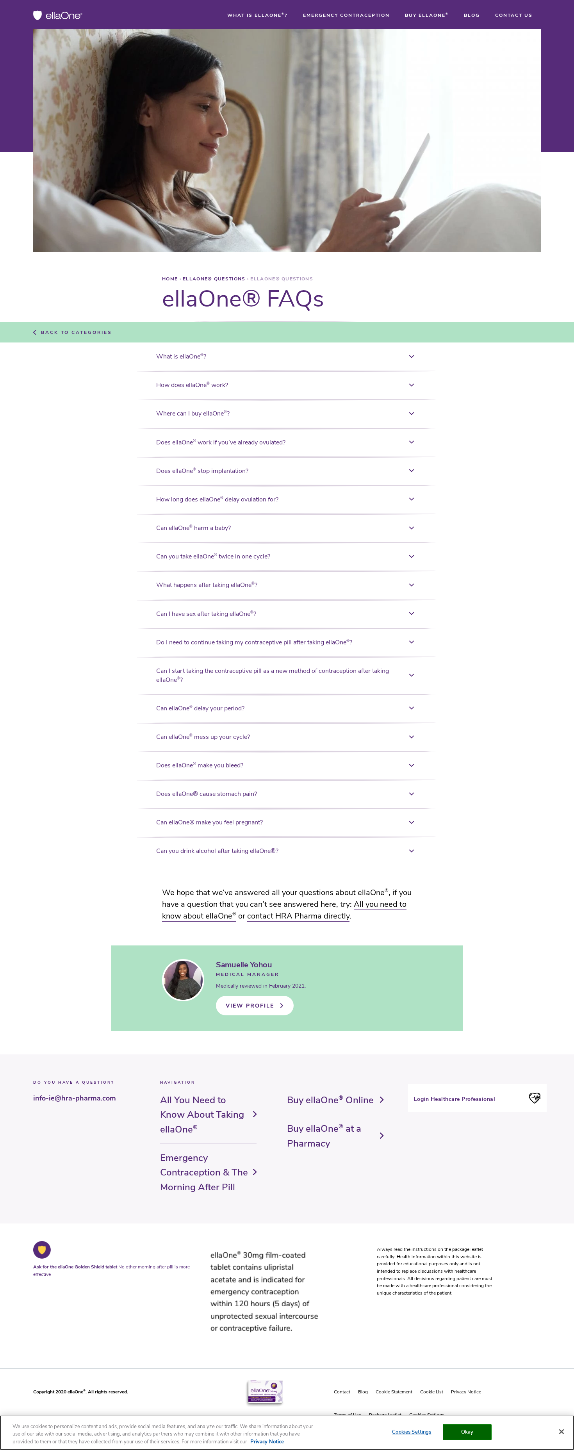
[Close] (561, 1431)
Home (171, 279)
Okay (467, 1431)
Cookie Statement (394, 1392)
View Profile (250, 1005)
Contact (342, 1392)
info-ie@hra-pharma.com (74, 1098)
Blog (363, 1392)
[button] (257, 15)
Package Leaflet (385, 1415)
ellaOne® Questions (215, 279)
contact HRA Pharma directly (298, 916)
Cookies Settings (426, 1415)
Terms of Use (347, 1415)
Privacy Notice (466, 1392)
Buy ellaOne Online (330, 1100)
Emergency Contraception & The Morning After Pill (204, 1172)
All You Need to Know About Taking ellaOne (202, 1115)
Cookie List (431, 1392)
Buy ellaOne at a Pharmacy (324, 1135)
